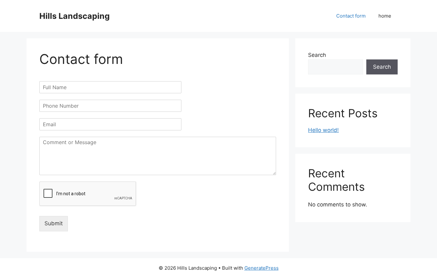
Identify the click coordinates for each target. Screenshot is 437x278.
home (384, 16)
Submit (53, 223)
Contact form (351, 16)
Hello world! (323, 130)
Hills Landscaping (74, 16)
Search (317, 55)
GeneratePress (261, 268)
